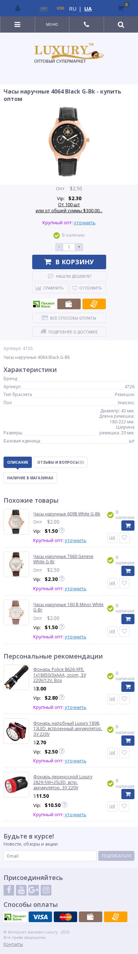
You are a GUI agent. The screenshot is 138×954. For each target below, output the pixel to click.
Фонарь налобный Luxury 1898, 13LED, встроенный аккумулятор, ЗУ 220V (67, 729)
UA (88, 8)
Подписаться (116, 855)
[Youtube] (21, 890)
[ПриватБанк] (44, 304)
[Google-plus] (33, 890)
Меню (52, 24)
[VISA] (40, 916)
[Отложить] (124, 538)
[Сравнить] (112, 538)
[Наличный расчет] (69, 304)
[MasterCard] (65, 916)
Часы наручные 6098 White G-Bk (66, 514)
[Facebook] (9, 890)
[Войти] (17, 8)
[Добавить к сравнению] (112, 699)
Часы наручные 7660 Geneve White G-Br (63, 559)
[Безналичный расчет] (94, 304)
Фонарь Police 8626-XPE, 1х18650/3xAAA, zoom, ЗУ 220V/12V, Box (59, 675)
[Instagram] (46, 890)
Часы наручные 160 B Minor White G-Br (68, 607)
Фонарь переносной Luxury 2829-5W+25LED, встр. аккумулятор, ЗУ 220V (62, 782)
